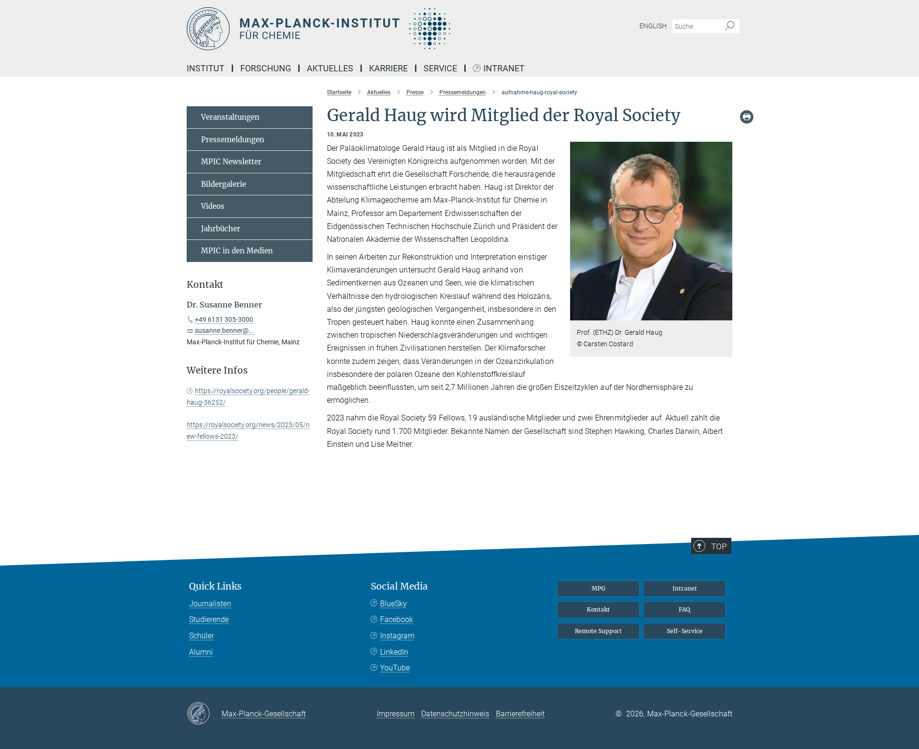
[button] (724, 313)
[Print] (747, 117)
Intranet (504, 69)
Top (719, 546)
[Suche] (730, 26)
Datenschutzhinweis (455, 713)
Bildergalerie (223, 184)
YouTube (395, 667)
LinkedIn (394, 652)
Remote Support (598, 631)
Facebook (396, 619)
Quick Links (215, 586)
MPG (598, 588)
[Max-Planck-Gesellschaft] (204, 714)
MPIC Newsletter (231, 161)
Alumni (201, 652)
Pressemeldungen (232, 139)
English (653, 26)
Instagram (397, 635)
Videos (212, 206)
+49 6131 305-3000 (224, 319)
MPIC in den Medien (237, 250)
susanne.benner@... (225, 330)
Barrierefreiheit (520, 713)
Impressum (396, 713)
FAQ (684, 609)
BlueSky (393, 603)
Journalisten (210, 603)
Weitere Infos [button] (217, 370)
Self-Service (685, 631)
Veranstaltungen (230, 117)
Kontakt (598, 609)
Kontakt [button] (205, 284)
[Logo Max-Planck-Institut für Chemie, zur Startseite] (366, 28)
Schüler (201, 635)
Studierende (209, 619)
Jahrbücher (220, 228)
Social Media (399, 586)
